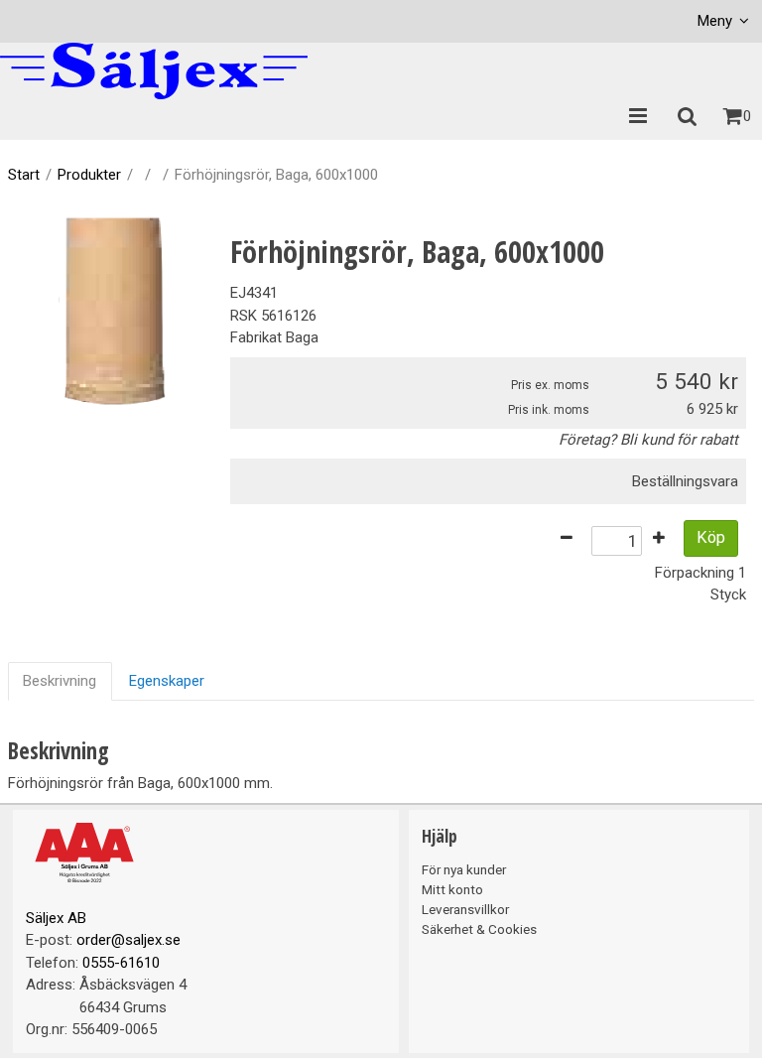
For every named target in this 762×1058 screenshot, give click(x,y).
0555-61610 (121, 963)
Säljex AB (56, 918)
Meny (715, 21)
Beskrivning (59, 681)
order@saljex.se (128, 940)
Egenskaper (166, 681)
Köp (711, 537)
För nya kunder (464, 869)
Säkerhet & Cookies (479, 929)
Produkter (89, 175)
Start (24, 175)
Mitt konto (452, 889)
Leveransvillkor (465, 909)
